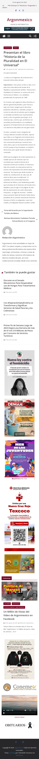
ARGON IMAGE (19, 717)
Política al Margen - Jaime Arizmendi (14, 607)
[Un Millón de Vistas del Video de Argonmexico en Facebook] (19, 591)
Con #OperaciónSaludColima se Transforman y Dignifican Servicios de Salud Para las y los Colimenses (18, 306)
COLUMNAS (7, 603)
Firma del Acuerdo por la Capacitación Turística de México (18, 211)
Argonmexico (19, 19)
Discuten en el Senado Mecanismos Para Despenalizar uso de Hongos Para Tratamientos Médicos (19, 284)
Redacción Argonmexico (27, 69)
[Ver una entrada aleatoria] (35, 36)
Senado (16, 48)
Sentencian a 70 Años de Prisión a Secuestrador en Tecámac (19, 6)
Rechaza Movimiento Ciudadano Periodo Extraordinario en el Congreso (19, 219)
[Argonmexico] (4, 36)
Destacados (7, 48)
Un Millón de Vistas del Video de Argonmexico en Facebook (18, 615)
